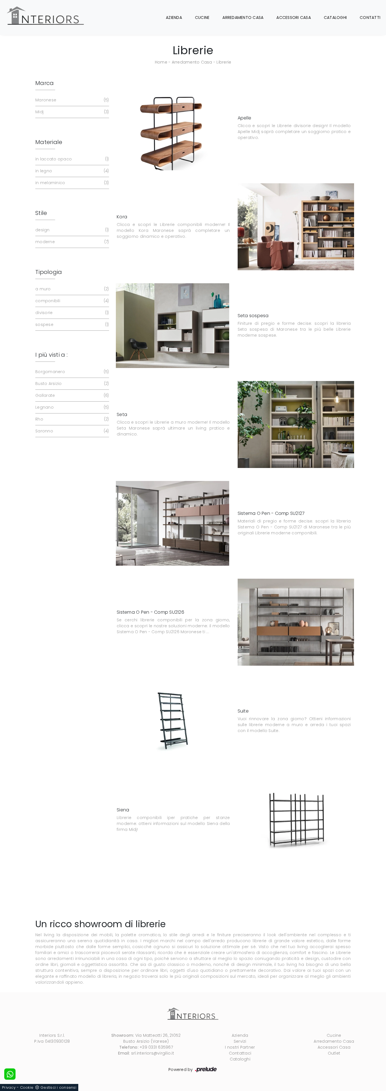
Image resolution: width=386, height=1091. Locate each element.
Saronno (71, 431)
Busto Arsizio (71, 383)
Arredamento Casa (242, 17)
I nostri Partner (240, 1047)
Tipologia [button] (48, 272)
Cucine (202, 17)
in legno (71, 171)
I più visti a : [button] (51, 355)
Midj (71, 112)
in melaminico (71, 183)
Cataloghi (335, 17)
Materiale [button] (48, 142)
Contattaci (240, 1053)
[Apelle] (172, 128)
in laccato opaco (71, 159)
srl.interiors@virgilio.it (152, 1053)
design (71, 230)
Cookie (27, 1087)
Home (161, 62)
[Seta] (296, 424)
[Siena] (296, 820)
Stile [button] (41, 213)
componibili (71, 301)
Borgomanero (71, 371)
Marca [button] (44, 83)
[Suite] (172, 721)
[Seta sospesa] (172, 325)
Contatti (370, 17)
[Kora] (296, 227)
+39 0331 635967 (156, 1047)
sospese (71, 324)
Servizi (240, 1041)
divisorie (71, 312)
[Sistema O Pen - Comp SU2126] (296, 622)
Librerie (223, 62)
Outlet (334, 1053)
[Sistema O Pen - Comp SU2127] (172, 523)
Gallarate (71, 395)
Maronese (71, 100)
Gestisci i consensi (58, 1087)
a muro (71, 289)
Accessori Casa (293, 17)
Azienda (174, 17)
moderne (71, 242)
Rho (71, 419)
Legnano (71, 407)
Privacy (9, 1087)
